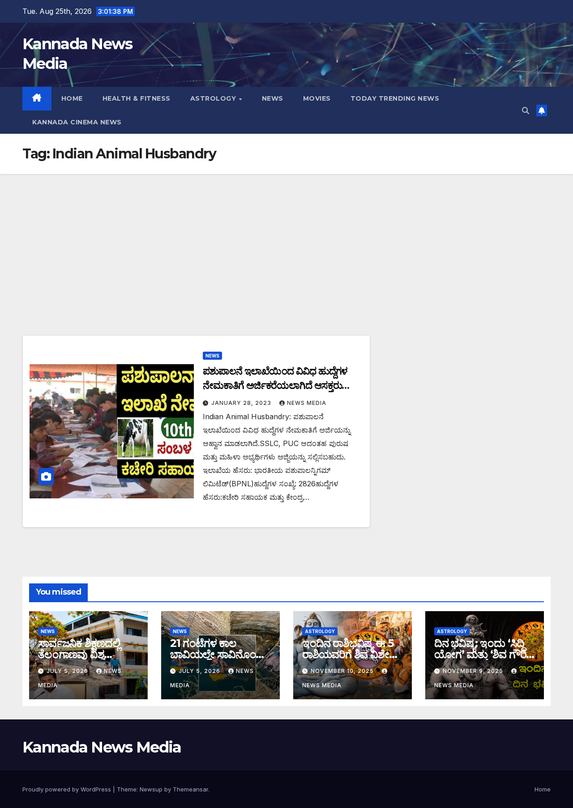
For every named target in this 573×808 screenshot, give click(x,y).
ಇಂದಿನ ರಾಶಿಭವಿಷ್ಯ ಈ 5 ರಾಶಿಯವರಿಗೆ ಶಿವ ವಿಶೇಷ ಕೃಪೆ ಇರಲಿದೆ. (349, 654)
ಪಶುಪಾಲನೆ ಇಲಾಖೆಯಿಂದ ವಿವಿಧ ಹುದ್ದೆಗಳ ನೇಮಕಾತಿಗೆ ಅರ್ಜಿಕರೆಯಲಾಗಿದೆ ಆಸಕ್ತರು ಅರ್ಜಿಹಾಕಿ (275, 385)
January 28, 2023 (242, 403)
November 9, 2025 (474, 671)
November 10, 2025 (343, 671)
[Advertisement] (286, 241)
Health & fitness (137, 98)
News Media (306, 403)
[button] (525, 110)
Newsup (151, 789)
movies (317, 98)
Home (72, 98)
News (272, 98)
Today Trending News (395, 98)
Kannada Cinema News (77, 122)
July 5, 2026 (68, 671)
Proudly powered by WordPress (67, 789)
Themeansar (190, 789)
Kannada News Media (101, 747)
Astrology (214, 98)
